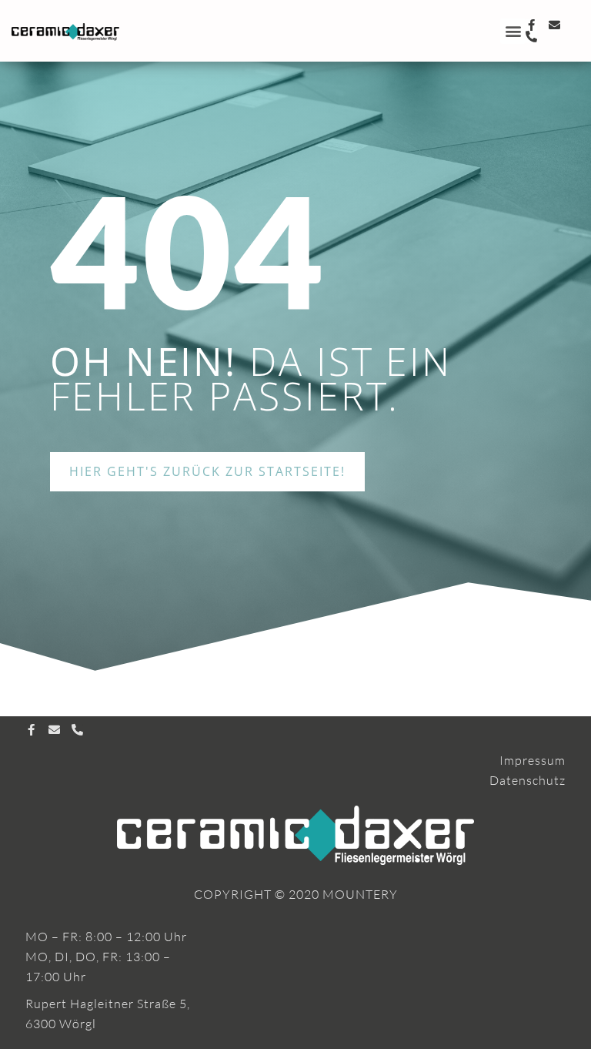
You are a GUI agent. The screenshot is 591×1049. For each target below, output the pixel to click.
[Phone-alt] (531, 36)
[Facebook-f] (531, 25)
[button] (513, 31)
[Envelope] (554, 25)
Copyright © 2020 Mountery (296, 894)
